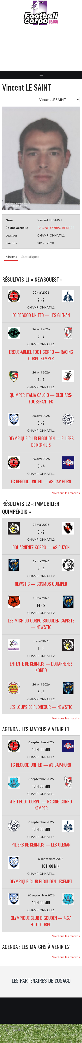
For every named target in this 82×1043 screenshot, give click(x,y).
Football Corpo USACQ (41, 51)
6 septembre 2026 (41, 742)
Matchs (11, 256)
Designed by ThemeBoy (16, 1030)
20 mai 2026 (41, 292)
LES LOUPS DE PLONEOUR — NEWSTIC (41, 707)
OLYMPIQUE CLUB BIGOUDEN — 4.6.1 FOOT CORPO (41, 921)
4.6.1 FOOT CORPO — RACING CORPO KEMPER (41, 804)
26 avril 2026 (41, 329)
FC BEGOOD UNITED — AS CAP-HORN (41, 481)
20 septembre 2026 (41, 895)
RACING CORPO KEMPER (55, 228)
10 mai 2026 (41, 598)
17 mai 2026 (41, 561)
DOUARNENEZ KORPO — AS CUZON (41, 547)
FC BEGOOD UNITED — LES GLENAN (41, 315)
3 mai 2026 (41, 641)
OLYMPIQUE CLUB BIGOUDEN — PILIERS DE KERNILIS (41, 441)
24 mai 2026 (41, 524)
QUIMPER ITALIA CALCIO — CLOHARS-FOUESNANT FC (41, 398)
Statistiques (30, 256)
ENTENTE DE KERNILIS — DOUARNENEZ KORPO (41, 666)
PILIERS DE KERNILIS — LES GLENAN (41, 844)
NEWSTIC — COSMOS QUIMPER (41, 583)
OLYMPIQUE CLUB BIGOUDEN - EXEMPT (41, 881)
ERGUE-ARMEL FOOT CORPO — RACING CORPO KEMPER (41, 355)
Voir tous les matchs (66, 493)
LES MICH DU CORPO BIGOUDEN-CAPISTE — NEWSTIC (41, 623)
